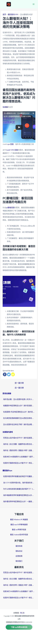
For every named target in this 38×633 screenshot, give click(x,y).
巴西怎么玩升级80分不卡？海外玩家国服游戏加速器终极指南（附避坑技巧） (19, 438)
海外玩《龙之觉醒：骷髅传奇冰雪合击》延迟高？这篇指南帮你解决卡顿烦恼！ (19, 444)
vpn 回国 (10, 144)
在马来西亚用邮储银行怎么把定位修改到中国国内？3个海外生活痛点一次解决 (19, 418)
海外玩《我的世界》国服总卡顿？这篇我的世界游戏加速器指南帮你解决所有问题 (19, 450)
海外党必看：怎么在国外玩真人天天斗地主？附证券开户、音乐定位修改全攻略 (19, 399)
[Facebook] (5, 374)
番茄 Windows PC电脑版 (19, 519)
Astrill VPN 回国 (12, 150)
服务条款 (19, 546)
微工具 (22, 613)
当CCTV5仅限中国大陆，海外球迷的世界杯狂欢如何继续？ (19, 483)
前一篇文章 (19, 383)
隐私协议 (19, 551)
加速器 (5, 107)
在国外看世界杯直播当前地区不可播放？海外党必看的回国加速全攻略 (19, 476)
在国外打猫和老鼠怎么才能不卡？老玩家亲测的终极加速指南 (19, 463)
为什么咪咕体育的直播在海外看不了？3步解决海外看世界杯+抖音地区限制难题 (19, 489)
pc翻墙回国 (10, 207)
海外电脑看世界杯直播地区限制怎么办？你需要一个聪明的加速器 (19, 495)
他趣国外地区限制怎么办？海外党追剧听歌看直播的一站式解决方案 (19, 406)
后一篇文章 (19, 388)
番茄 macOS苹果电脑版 (19, 524)
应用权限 (19, 556)
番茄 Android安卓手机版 (19, 535)
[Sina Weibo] (13, 374)
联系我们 (19, 561)
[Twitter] (9, 374)
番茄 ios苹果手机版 (19, 529)
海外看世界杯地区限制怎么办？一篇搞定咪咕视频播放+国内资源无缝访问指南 (19, 501)
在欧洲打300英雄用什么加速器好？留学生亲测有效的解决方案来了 (19, 457)
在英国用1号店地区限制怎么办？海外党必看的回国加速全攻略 (19, 412)
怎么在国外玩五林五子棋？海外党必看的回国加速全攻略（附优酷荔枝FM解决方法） (19, 424)
